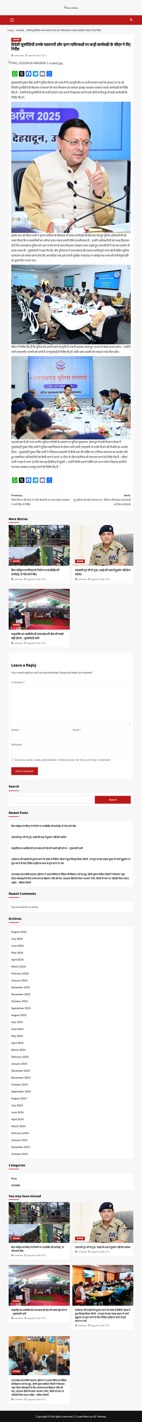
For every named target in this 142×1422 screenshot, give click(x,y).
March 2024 (18, 1126)
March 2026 (18, 966)
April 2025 (17, 1042)
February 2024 (20, 1133)
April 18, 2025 (34, 55)
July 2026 (17, 938)
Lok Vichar (19, 55)
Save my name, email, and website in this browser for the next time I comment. (63, 759)
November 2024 (20, 1077)
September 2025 (21, 1008)
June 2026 (17, 945)
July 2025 (17, 1022)
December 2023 (20, 1146)
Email (77, 729)
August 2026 (19, 931)
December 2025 (20, 987)
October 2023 (19, 1153)
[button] (12, 19)
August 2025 (19, 1015)
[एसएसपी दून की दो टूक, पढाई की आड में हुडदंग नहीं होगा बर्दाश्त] (103, 545)
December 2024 (20, 1070)
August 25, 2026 (34, 579)
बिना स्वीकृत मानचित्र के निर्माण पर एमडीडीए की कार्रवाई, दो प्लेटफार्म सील (35, 572)
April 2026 (17, 959)
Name (15, 729)
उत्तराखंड (16, 39)
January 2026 (19, 980)
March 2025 (18, 1049)
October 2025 (19, 1001)
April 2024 (17, 1119)
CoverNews (82, 1416)
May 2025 (17, 1035)
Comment (18, 682)
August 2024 (19, 1098)
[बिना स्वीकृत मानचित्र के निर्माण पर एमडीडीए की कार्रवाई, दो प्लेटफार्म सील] (39, 545)
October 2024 (19, 1084)
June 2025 (17, 1028)
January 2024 (19, 1140)
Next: (102, 500)
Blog (14, 1178)
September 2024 (21, 1091)
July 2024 (17, 1105)
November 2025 (20, 994)
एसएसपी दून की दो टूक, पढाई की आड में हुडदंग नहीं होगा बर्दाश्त (103, 572)
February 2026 (20, 973)
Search (14, 786)
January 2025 (19, 1063)
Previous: (40, 500)
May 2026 (17, 952)
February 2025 (20, 1056)
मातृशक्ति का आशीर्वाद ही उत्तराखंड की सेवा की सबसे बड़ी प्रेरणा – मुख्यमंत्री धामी (37, 636)
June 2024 (17, 1112)
